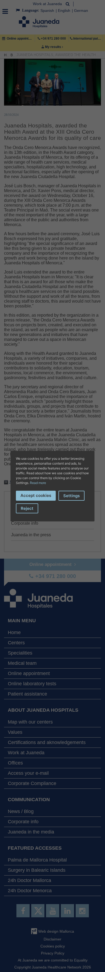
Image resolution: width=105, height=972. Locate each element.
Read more (38, 483)
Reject (27, 508)
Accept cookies (35, 495)
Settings (71, 495)
